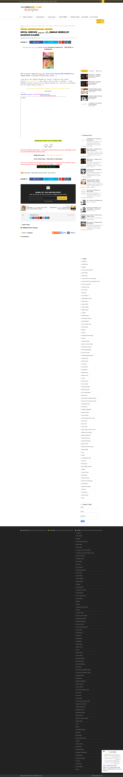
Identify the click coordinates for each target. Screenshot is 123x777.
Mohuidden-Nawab (86, 441)
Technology (84, 492)
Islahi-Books (84, 406)
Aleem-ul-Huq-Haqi (86, 284)
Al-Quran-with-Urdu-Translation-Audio (91, 281)
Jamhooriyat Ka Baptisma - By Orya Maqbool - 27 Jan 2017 (94, 208)
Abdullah (84, 267)
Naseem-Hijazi (85, 449)
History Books (40, 17)
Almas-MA (84, 292)
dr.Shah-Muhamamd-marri (87, 355)
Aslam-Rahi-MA (85, 321)
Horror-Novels (85, 384)
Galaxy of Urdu (24, 775)
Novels (83, 455)
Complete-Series (85, 341)
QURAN (83, 469)
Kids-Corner (84, 421)
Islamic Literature (28, 17)
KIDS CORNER (63, 17)
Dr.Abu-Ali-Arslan (86, 352)
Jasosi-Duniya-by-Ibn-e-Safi (88, 418)
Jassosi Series (52, 17)
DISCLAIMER (35, 1)
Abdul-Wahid (85, 264)
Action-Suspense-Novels (87, 270)
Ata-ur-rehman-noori (86, 324)
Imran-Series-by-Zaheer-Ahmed (89, 401)
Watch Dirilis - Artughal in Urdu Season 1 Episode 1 (95, 75)
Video (83, 498)
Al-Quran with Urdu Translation (89, 278)
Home (21, 1)
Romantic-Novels (85, 478)
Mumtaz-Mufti (85, 443)
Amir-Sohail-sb (85, 295)
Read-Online (84, 475)
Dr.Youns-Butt (85, 358)
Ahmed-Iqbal (85, 273)
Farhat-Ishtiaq (85, 361)
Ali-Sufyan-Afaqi (85, 287)
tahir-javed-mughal (86, 486)
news (83, 452)
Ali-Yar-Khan (84, 290)
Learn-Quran (84, 426)
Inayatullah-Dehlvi (86, 404)
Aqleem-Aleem (85, 310)
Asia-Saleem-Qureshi (86, 318)
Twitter (51, 42)
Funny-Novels (85, 367)
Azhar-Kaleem (85, 327)
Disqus (64, 232)
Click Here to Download (54, 155)
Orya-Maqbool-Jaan (86, 458)
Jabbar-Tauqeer (85, 412)
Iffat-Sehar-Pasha (86, 386)
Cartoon (83, 332)
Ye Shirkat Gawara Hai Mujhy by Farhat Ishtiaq (95, 96)
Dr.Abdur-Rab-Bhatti (86, 349)
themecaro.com (99, 775)
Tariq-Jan (84, 489)
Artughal (84, 312)
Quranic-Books (85, 472)
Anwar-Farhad (85, 304)
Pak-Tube (84, 461)
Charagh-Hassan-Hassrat (87, 335)
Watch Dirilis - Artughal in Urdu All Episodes (95, 82)
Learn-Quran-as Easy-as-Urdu (88, 429)
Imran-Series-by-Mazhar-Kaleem (38, 25)
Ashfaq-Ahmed (85, 315)
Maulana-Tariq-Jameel (87, 432)
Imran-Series (27, 25)
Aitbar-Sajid (84, 275)
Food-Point (84, 364)
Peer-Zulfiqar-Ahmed (86, 466)
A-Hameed (84, 261)
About (24, 1)
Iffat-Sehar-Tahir (85, 389)
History (83, 378)
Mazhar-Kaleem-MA (86, 435)
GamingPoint (84, 369)
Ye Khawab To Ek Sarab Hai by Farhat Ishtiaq (95, 103)
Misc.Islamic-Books (86, 438)
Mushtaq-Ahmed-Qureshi (87, 446)
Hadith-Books (85, 372)
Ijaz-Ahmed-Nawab (86, 392)
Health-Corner (85, 375)
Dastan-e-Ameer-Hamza (87, 344)
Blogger (57, 232)
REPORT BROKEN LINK (43, 1)
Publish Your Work (53, 1)
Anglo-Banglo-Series (86, 298)
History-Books (85, 381)
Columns (84, 338)
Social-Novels (85, 483)
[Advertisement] (76, 9)
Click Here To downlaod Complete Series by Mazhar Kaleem (48, 88)
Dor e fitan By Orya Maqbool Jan (94, 200)
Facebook (37, 42)
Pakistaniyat (84, 463)
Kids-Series (84, 424)
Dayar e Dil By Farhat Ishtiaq (110, 765)
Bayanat (83, 329)
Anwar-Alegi (84, 301)
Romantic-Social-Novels (87, 480)
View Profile (71, 215)
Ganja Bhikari (32, 81)
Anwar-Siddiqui (85, 307)
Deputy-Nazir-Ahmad (86, 347)
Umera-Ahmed (85, 495)
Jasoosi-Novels (49, 25)
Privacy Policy (29, 1)
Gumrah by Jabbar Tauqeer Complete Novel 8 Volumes (95, 89)
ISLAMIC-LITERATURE (86, 409)
